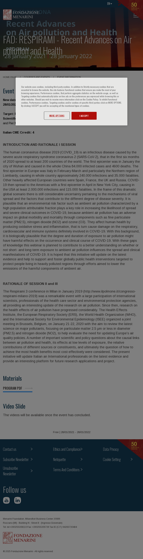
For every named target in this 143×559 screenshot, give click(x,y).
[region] (71, 101)
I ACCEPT (84, 115)
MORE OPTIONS (56, 115)
